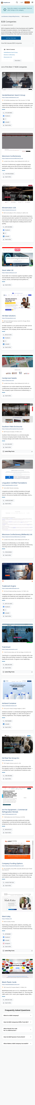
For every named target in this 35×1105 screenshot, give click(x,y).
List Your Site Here (11, 38)
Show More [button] (17, 60)
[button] (22, 2)
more (3, 109)
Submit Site (27, 2)
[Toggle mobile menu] (32, 2)
